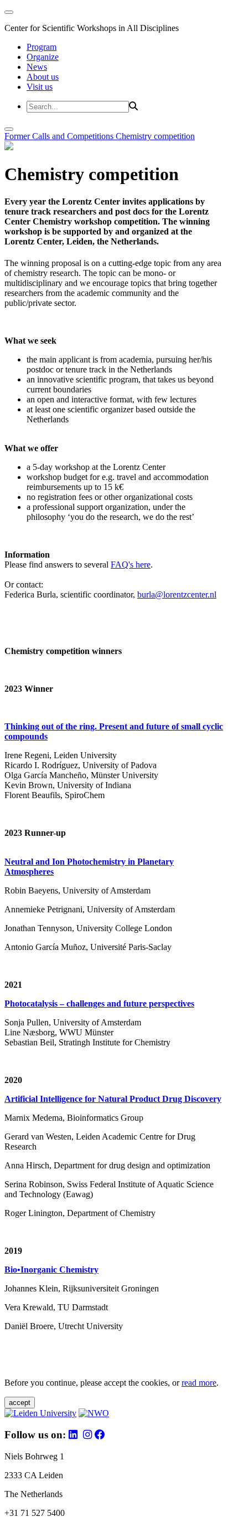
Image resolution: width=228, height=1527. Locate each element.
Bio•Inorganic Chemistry (51, 1269)
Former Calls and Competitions (60, 136)
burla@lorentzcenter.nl (176, 594)
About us (43, 76)
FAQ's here (131, 564)
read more (199, 1382)
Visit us (40, 86)
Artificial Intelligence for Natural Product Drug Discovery (112, 1099)
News (37, 67)
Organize (43, 57)
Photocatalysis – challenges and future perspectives (99, 1003)
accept (19, 1402)
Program (41, 47)
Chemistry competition (155, 136)
